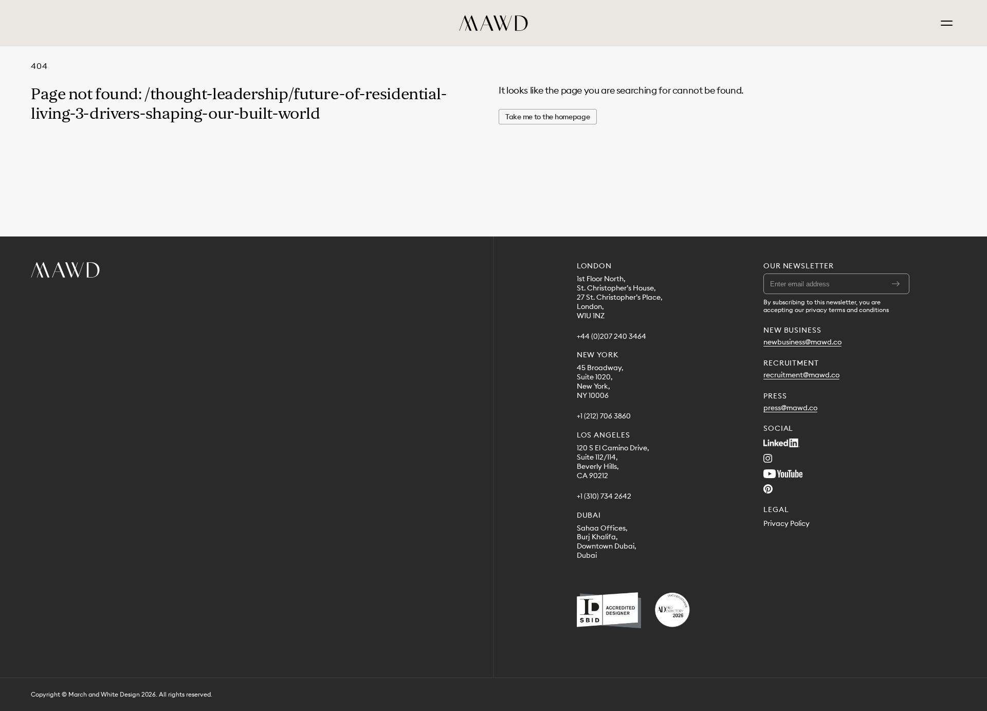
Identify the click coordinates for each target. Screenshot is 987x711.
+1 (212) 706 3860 (604, 416)
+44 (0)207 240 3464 (611, 336)
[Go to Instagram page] (767, 458)
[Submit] (896, 284)
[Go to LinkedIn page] (781, 442)
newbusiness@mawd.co (802, 342)
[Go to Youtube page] (782, 473)
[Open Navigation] (946, 23)
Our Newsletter (798, 265)
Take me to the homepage (547, 116)
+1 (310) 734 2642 (604, 496)
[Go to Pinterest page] (768, 489)
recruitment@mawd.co (801, 375)
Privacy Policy (786, 523)
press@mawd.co (790, 408)
